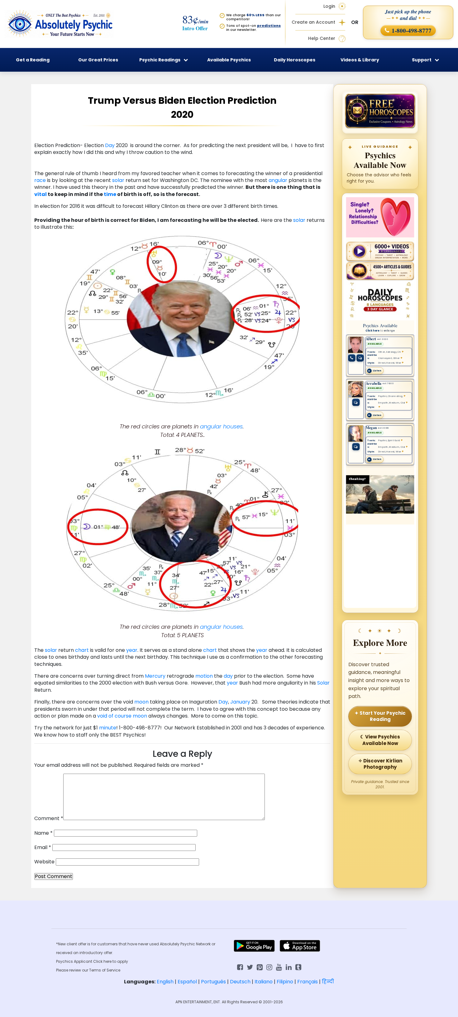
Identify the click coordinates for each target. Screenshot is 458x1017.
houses (233, 426)
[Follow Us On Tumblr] (298, 966)
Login (329, 6)
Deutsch (240, 981)
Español (187, 981)
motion (204, 676)
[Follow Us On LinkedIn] (289, 966)
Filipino (285, 981)
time (110, 194)
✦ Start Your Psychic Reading (380, 716)
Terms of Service (104, 970)
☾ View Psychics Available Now (380, 739)
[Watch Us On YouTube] (279, 966)
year (131, 650)
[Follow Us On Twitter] (250, 966)
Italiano (264, 981)
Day (110, 145)
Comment (48, 818)
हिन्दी (328, 981)
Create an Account (313, 22)
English (165, 981)
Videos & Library (360, 60)
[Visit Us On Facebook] (240, 966)
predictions (269, 25)
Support (422, 60)
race (40, 180)
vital (40, 194)
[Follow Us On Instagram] (269, 966)
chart (82, 650)
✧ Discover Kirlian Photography (380, 763)
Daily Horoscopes (294, 60)
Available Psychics (229, 60)
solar (118, 180)
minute (107, 727)
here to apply (115, 961)
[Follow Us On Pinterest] (260, 966)
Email (42, 847)
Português (213, 981)
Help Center (321, 38)
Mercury (155, 676)
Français (307, 981)
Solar (323, 682)
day (228, 676)
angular (278, 180)
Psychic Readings (159, 60)
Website (44, 861)
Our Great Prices (98, 60)
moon (141, 701)
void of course (114, 715)
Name (43, 833)
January (240, 701)
